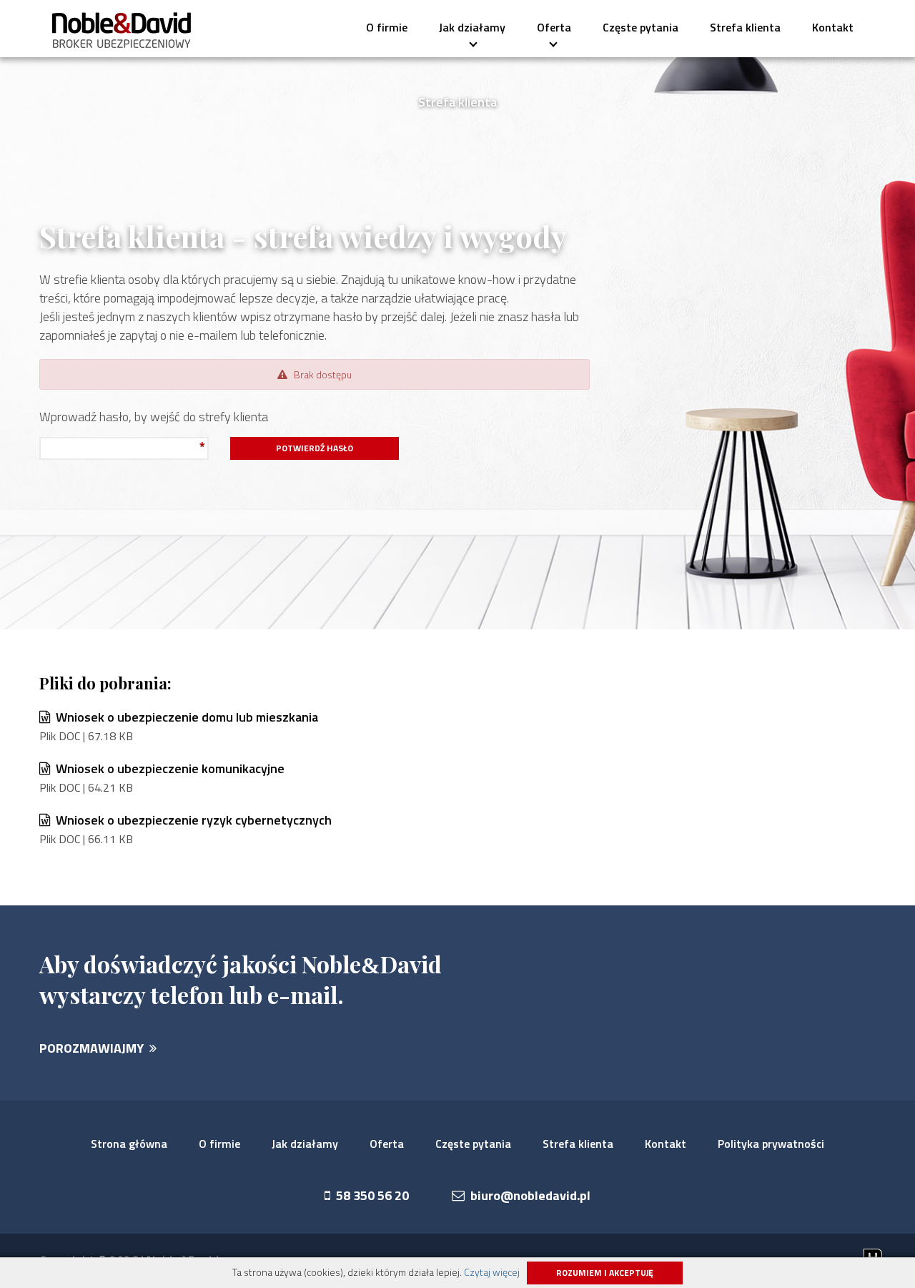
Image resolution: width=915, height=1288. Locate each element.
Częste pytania (640, 27)
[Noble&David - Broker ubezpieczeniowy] (122, 30)
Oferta (549, 26)
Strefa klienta (745, 27)
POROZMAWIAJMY (94, 1048)
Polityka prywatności (771, 1143)
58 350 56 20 (369, 1195)
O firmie (386, 27)
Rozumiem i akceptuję (604, 1272)
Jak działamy (472, 26)
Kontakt (833, 27)
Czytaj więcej (492, 1271)
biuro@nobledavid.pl (527, 1195)
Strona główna (129, 1143)
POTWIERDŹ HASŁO (314, 448)
